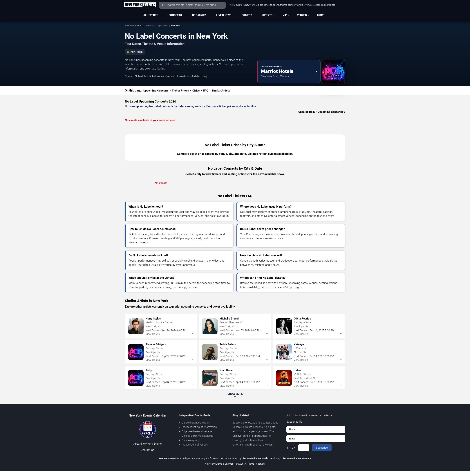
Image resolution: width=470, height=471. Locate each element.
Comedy (247, 15)
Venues (302, 15)
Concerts (175, 15)
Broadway (199, 15)
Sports (267, 15)
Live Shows (223, 15)
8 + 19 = (290, 447)
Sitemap (229, 463)
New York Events (133, 25)
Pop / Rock (162, 25)
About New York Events (147, 443)
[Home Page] (140, 5)
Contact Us (147, 450)
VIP (285, 15)
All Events (150, 15)
